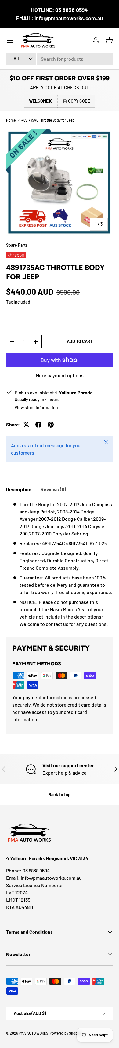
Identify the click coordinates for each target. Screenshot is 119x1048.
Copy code (79, 101)
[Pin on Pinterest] (51, 424)
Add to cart (80, 341)
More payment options (60, 375)
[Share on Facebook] (38, 424)
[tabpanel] (59, 564)
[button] (109, 40)
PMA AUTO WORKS (33, 1033)
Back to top (59, 794)
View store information (36, 407)
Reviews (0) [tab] (53, 489)
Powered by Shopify (65, 1033)
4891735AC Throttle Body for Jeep (47, 120)
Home (11, 120)
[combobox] (59, 59)
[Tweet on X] (26, 424)
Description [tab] (18, 489)
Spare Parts (17, 245)
